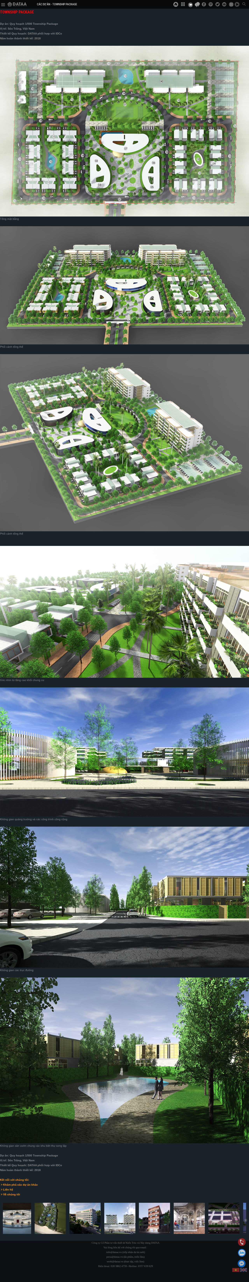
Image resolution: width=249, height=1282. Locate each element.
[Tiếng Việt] (235, 1270)
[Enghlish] (243, 1270)
